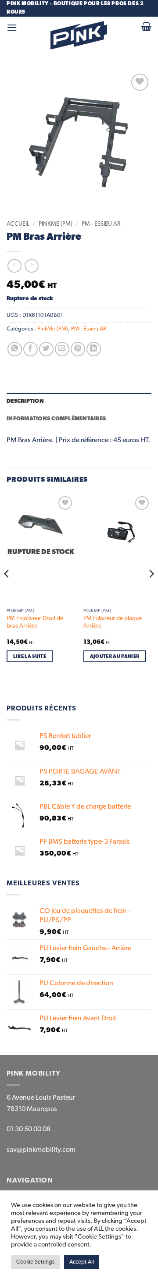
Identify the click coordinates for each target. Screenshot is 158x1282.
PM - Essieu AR (101, 224)
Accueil (18, 224)
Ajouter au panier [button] (115, 656)
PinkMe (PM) (55, 224)
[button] (12, 27)
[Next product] (14, 266)
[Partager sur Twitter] (46, 349)
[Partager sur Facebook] (30, 349)
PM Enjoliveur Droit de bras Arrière (35, 622)
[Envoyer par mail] (62, 349)
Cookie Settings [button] (35, 1262)
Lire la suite (29, 656)
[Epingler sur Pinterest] (78, 349)
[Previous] (7, 591)
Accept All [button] (81, 1262)
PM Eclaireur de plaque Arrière (112, 622)
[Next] (151, 591)
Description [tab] (25, 401)
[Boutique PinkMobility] (79, 35)
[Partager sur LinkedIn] (93, 349)
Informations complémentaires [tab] (56, 419)
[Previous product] (31, 266)
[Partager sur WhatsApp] (14, 349)
